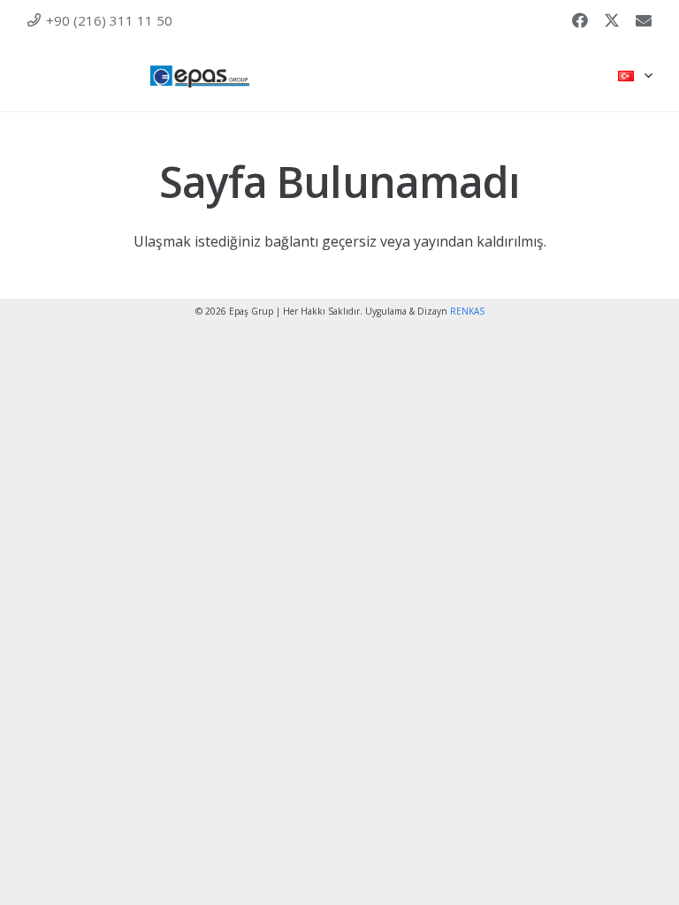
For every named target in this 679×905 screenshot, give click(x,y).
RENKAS (467, 311)
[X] (612, 20)
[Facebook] (580, 20)
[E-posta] (644, 20)
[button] (634, 76)
